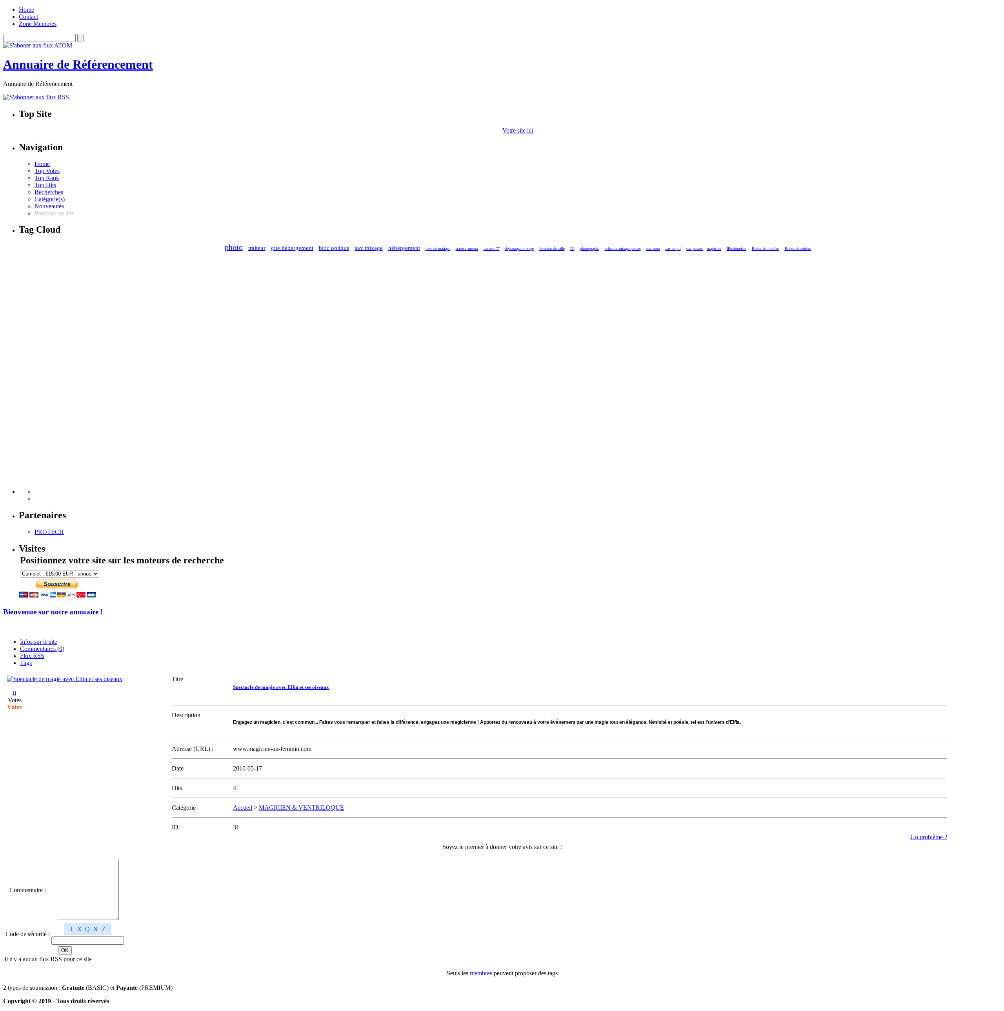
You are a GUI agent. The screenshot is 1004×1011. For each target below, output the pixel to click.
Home (26, 9)
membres (481, 973)
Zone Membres (37, 23)
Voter (14, 707)
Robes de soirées (798, 248)
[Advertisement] (66, 376)
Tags (26, 662)
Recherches (49, 192)
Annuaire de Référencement (78, 64)
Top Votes (47, 171)
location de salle (552, 248)
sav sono (653, 248)
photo (234, 247)
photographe (589, 248)
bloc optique (334, 248)
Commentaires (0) (42, 648)
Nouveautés (49, 206)
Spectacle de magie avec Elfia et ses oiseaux (281, 687)
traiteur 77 (492, 248)
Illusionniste (736, 248)
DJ (572, 248)
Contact (28, 16)
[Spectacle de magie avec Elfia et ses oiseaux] (64, 679)
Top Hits (45, 185)
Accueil (242, 807)
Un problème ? (928, 837)
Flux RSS (32, 655)
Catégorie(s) (50, 199)
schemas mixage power (623, 248)
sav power (694, 248)
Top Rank (47, 178)
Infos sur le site (38, 641)
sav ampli (673, 248)
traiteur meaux (467, 248)
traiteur (257, 248)
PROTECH (49, 531)
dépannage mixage (519, 248)
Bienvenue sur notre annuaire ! (53, 612)
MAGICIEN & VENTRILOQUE (301, 807)
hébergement (404, 248)
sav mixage (369, 248)
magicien (714, 248)
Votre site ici (517, 130)
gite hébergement (292, 248)
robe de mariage (438, 248)
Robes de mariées (765, 248)
